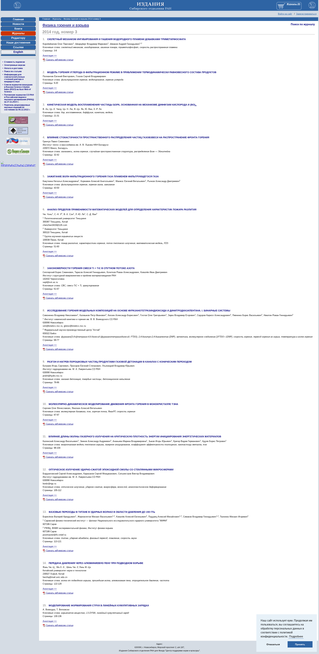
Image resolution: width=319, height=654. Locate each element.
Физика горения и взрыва (65, 25)
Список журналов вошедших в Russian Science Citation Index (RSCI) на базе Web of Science (18, 88)
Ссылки (18, 47)
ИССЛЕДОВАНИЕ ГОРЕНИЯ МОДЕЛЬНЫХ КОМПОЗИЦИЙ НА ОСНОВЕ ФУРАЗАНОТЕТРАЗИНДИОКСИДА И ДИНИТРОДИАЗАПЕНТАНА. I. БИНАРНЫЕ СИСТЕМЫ (138, 310)
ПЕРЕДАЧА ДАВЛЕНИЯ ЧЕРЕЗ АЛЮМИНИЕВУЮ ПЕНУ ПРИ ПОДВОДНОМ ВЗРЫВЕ (96, 563)
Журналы (18, 33)
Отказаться (273, 644)
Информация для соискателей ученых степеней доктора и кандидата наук (14, 78)
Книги (18, 28)
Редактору (18, 38)
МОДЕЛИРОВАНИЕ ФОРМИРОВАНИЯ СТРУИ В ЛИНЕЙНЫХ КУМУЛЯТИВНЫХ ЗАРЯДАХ (99, 605)
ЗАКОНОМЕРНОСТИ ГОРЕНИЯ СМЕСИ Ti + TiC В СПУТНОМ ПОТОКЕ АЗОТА (91, 268)
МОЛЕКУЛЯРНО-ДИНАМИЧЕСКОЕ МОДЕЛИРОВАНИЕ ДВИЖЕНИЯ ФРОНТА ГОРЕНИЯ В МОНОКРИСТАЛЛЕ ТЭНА (113, 404)
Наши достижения (18, 42)
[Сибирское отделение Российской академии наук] (18, 146)
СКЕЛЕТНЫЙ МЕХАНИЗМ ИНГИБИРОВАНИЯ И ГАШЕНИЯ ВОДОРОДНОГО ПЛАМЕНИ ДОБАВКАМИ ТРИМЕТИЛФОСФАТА (116, 39)
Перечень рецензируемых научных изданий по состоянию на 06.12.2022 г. (17, 107)
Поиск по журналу (303, 24)
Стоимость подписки (14, 62)
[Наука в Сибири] (18, 155)
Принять (300, 644)
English (18, 52)
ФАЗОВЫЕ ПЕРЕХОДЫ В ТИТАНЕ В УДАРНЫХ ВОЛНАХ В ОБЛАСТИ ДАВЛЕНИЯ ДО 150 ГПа (102, 512)
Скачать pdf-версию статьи (59, 59)
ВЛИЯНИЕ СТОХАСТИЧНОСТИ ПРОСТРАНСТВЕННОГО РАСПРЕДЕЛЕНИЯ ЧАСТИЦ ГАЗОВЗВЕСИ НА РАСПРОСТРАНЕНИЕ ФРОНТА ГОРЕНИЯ (128, 137)
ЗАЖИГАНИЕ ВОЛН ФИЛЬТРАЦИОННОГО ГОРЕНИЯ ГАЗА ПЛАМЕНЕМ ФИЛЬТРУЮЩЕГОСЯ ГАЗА (103, 176)
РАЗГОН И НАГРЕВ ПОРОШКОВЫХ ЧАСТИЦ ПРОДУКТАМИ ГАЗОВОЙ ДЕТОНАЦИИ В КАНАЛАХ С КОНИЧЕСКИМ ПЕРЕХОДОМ (119, 361)
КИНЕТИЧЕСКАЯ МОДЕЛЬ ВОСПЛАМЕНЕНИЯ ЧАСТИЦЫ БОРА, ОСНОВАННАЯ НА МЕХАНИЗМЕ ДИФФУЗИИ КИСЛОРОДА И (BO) (121, 104)
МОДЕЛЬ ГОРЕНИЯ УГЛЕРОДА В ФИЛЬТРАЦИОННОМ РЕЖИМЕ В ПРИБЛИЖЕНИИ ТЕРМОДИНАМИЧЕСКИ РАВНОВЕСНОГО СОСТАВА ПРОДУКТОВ (131, 72)
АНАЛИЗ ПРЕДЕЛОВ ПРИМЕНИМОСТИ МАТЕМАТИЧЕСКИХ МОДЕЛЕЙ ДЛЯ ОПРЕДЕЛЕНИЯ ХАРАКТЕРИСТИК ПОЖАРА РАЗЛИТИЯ (121, 209)
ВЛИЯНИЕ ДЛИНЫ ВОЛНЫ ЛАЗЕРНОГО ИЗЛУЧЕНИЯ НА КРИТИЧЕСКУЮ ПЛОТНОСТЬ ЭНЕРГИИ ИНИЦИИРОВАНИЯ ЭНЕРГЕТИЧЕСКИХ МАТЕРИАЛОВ (135, 436)
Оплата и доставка (13, 68)
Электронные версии (14, 65)
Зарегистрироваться (306, 14)
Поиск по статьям (13, 71)
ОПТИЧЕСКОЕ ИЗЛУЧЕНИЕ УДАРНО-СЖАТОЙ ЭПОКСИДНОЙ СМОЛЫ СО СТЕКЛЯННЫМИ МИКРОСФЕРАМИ (111, 469)
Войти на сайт (285, 14)
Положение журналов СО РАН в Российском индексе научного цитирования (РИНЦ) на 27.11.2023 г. (19, 98)
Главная (18, 19)
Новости (18, 24)
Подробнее (296, 636)
